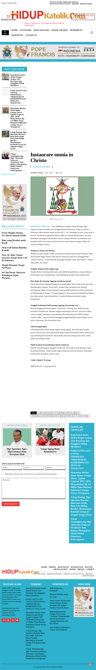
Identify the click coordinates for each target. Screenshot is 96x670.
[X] (80, 172)
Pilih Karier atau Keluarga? (56, 589)
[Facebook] (74, 172)
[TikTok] (13, 620)
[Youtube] (17, 620)
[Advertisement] (62, 84)
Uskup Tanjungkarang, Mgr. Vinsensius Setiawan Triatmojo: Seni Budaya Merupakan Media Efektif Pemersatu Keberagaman (18, 162)
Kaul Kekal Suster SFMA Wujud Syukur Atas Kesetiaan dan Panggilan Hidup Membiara (17, 80)
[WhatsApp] (86, 172)
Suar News (74, 545)
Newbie (40, 173)
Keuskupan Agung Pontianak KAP (44, 416)
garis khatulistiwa (46, 413)
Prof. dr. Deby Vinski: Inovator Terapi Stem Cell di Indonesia (14, 258)
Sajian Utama (41, 167)
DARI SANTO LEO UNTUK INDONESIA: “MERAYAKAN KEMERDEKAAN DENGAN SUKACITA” (18, 97)
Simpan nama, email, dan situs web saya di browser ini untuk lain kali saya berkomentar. (31, 474)
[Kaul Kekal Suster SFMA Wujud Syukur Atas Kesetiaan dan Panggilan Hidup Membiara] (5, 76)
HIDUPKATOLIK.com (40, 226)
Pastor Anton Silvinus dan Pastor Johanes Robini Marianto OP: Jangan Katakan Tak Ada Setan (60, 604)
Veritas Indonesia (9, 174)
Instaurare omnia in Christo (67, 413)
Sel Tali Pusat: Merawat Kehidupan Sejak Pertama (13, 275)
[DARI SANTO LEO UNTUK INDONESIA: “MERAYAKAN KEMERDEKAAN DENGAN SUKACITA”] (5, 92)
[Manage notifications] (90, 665)
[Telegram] (91, 172)
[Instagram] (8, 620)
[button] (91, 32)
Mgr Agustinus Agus (67, 416)
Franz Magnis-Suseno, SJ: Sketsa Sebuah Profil (14, 234)
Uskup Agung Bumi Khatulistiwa (50, 450)
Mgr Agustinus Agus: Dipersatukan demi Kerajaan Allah (17, 451)
